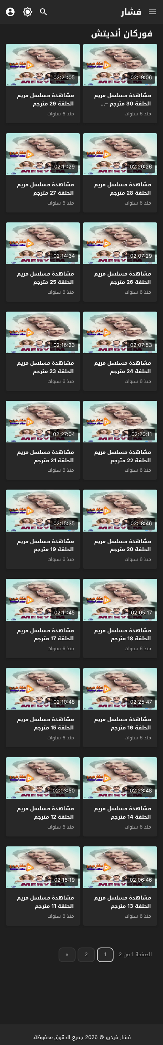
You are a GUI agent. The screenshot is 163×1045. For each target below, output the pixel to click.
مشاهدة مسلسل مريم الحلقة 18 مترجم (122, 635)
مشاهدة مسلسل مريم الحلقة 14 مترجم (122, 813)
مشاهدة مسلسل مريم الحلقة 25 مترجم (45, 278)
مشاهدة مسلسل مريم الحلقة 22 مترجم (122, 456)
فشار (131, 12)
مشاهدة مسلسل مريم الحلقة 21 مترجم (45, 456)
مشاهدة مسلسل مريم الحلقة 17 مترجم (45, 635)
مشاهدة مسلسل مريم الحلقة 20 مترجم (122, 545)
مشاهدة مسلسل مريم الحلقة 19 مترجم (45, 545)
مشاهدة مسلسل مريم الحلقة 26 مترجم (122, 278)
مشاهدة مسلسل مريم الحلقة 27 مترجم (45, 189)
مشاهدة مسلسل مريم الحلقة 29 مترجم (45, 99)
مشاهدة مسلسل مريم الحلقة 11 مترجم (45, 902)
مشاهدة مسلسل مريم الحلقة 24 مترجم (122, 367)
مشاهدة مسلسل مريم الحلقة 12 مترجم (45, 813)
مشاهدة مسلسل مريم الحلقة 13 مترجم (122, 902)
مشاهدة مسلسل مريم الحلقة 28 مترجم (122, 189)
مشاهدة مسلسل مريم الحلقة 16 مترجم (122, 723)
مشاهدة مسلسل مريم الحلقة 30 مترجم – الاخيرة (122, 103)
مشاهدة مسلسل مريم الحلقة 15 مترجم (45, 723)
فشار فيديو (118, 1037)
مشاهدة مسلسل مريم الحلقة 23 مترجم (45, 367)
